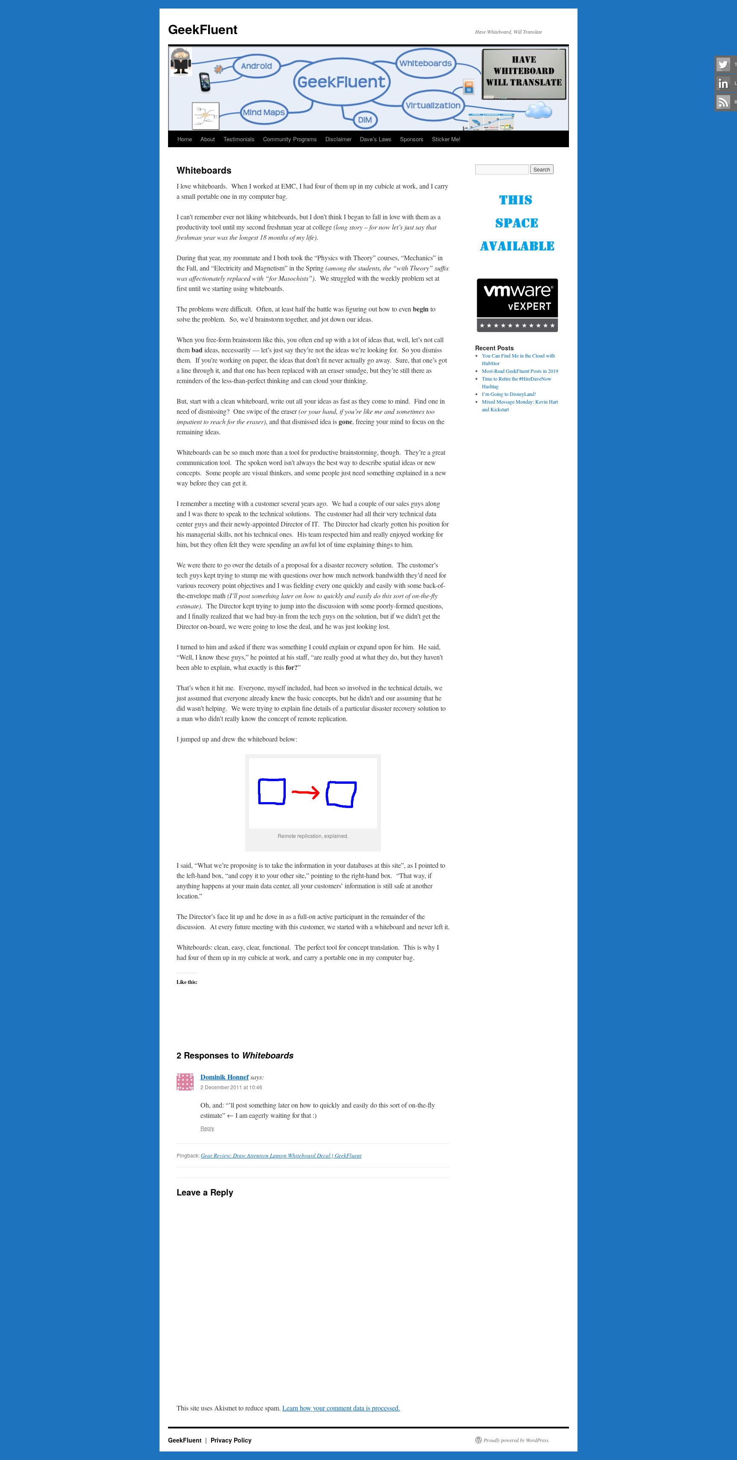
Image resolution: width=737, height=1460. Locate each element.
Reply (207, 1127)
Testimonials (239, 139)
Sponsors (412, 139)
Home (184, 139)
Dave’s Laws (376, 139)
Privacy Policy (231, 1440)
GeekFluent (203, 29)
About (207, 139)
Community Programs (290, 139)
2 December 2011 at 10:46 (231, 1087)
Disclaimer (338, 139)
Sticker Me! (446, 139)
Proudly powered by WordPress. (517, 1440)
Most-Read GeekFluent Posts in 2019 (520, 370)
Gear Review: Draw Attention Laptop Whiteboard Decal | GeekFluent (281, 1155)
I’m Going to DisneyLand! (509, 393)
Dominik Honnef (224, 1077)
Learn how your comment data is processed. (341, 1407)
